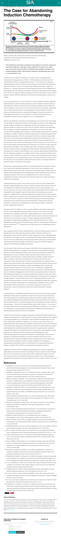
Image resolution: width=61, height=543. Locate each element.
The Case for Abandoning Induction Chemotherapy (28, 12)
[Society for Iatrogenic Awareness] (30, 3)
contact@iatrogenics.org (44, 524)
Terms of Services (11, 509)
